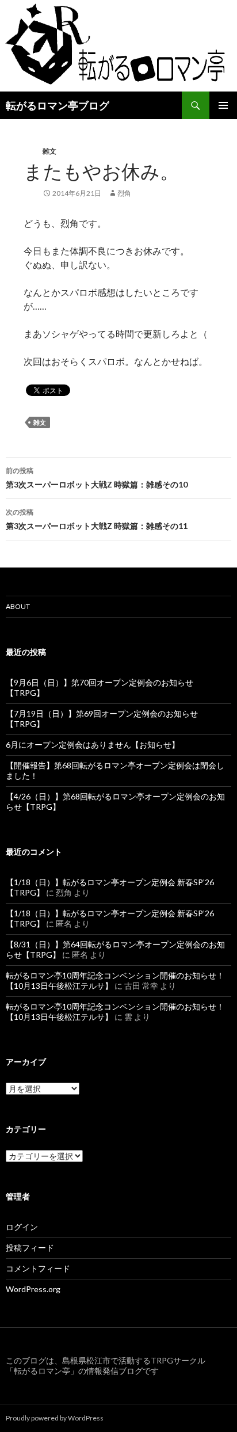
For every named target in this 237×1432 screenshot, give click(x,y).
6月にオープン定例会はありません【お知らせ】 (92, 744)
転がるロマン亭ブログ (57, 105)
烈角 (124, 193)
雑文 (49, 151)
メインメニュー (223, 105)
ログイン (22, 1227)
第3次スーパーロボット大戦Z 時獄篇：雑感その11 (97, 519)
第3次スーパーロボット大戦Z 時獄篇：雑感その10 (97, 477)
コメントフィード (38, 1268)
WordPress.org (33, 1289)
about (18, 606)
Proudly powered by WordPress (55, 1418)
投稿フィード (30, 1247)
